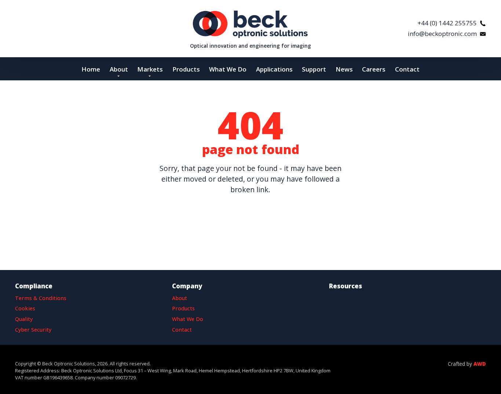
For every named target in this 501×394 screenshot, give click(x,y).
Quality (24, 318)
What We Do (187, 318)
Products (183, 308)
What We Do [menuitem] (227, 69)
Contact (182, 329)
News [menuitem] (344, 69)
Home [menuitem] (90, 69)
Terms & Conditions (40, 298)
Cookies (25, 308)
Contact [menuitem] (407, 69)
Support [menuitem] (314, 69)
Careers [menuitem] (373, 69)
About (179, 298)
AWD (479, 363)
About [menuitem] (119, 69)
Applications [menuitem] (274, 69)
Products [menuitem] (186, 69)
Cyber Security (33, 329)
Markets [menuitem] (150, 69)
